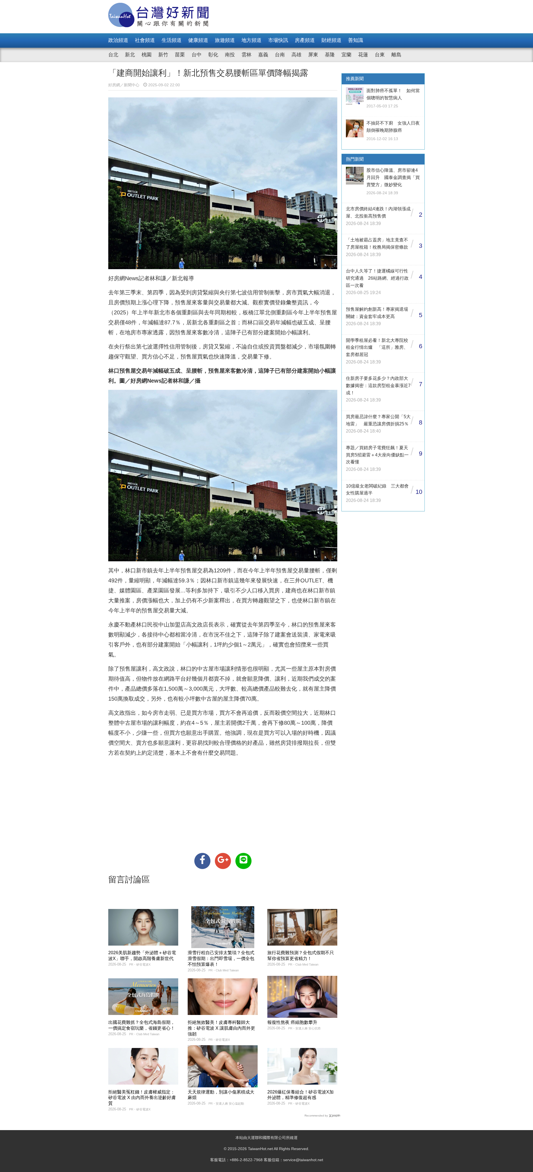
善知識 (355, 40)
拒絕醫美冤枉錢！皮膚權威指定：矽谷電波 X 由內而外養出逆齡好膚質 (142, 1098)
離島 (396, 54)
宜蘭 (346, 54)
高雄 (296, 54)
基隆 (330, 54)
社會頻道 (145, 40)
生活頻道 (172, 40)
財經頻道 (331, 40)
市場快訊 (278, 40)
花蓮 (363, 54)
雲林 (247, 54)
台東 (380, 54)
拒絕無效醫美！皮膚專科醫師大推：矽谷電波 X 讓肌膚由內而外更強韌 (221, 1028)
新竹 (163, 54)
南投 (230, 54)
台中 (197, 54)
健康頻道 (198, 40)
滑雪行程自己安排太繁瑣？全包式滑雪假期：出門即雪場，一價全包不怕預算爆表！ (221, 958)
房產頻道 (305, 40)
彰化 (213, 54)
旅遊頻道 (225, 40)
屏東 (313, 54)
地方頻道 (252, 40)
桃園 (147, 54)
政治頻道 (118, 40)
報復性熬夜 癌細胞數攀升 (292, 1022)
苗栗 (180, 54)
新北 (130, 54)
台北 (113, 54)
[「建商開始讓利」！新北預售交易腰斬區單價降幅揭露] (202, 861)
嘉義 (263, 54)
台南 (280, 54)
